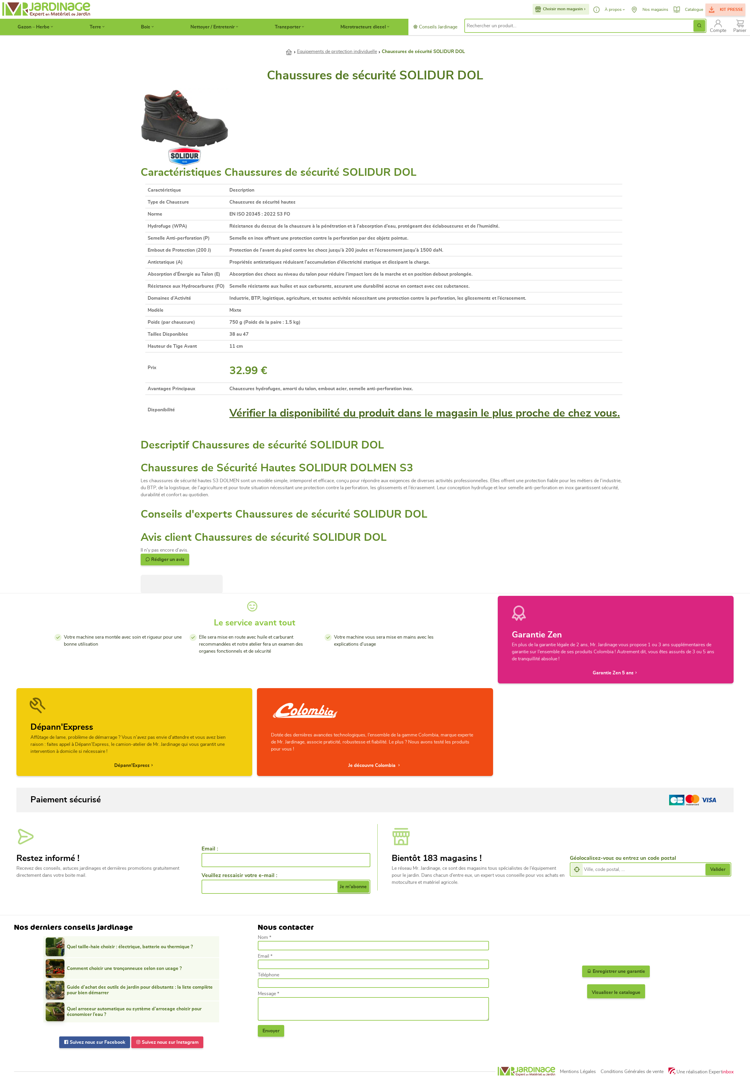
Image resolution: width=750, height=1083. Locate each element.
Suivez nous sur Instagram (170, 1042)
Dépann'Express (132, 765)
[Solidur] (184, 155)
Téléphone (268, 975)
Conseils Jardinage (437, 27)
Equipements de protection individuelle (337, 51)
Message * (268, 993)
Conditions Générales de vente (632, 1071)
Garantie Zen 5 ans (613, 673)
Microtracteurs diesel (363, 27)
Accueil (291, 52)
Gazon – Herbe (34, 27)
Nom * (264, 937)
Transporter (288, 27)
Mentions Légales (578, 1071)
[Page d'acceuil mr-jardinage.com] (526, 1071)
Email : (210, 849)
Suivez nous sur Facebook (97, 1042)
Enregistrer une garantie (618, 971)
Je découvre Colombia (372, 765)
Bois (145, 27)
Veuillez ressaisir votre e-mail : (239, 875)
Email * (265, 956)
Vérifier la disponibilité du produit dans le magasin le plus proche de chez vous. (424, 413)
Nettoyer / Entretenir (212, 27)
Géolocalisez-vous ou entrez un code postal (623, 858)
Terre (95, 27)
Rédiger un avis (167, 559)
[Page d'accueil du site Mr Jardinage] (45, 9)
